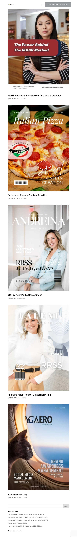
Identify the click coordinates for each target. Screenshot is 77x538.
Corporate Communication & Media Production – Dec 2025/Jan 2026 (27, 517)
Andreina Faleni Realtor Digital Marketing (29, 394)
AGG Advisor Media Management (25, 294)
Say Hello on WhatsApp (57, 5)
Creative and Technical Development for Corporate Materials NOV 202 (28, 520)
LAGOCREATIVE (13, 98)
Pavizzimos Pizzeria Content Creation (27, 195)
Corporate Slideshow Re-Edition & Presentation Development (26, 514)
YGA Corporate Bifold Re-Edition (17, 523)
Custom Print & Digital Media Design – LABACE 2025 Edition (25, 526)
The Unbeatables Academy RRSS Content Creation (34, 95)
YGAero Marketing (17, 494)
